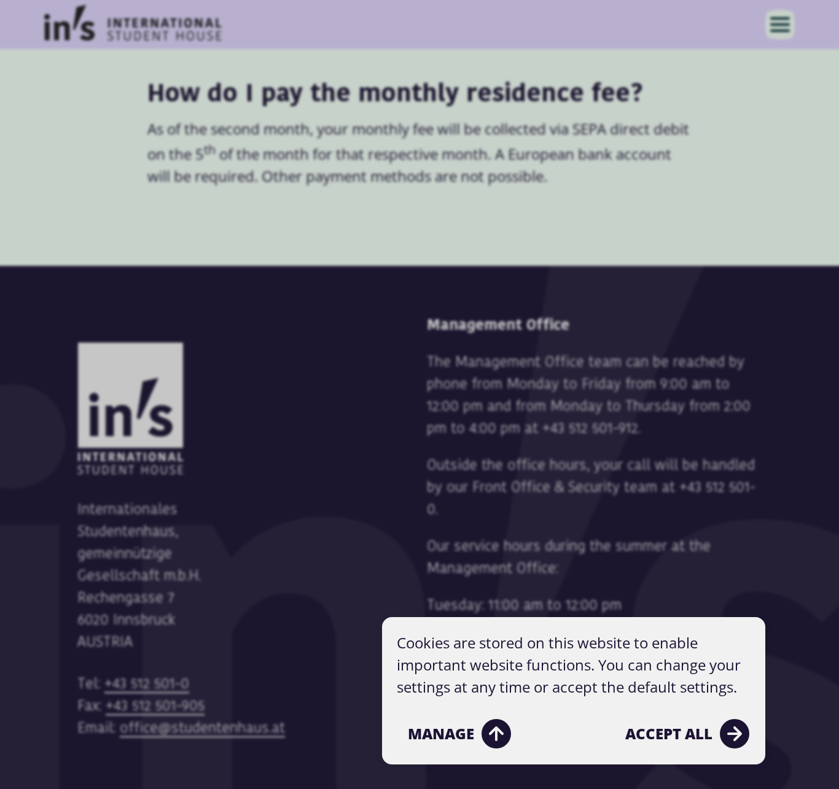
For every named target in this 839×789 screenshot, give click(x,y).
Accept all (668, 733)
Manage (441, 733)
